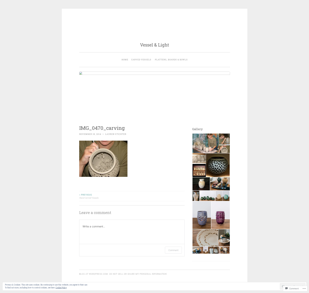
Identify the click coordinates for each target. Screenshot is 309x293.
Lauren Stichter (115, 134)
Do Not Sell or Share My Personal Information (138, 274)
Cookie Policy (61, 287)
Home (125, 59)
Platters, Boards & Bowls (171, 59)
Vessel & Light (154, 45)
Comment (173, 250)
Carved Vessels (141, 59)
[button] (205, 143)
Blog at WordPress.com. (93, 274)
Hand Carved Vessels (88, 196)
